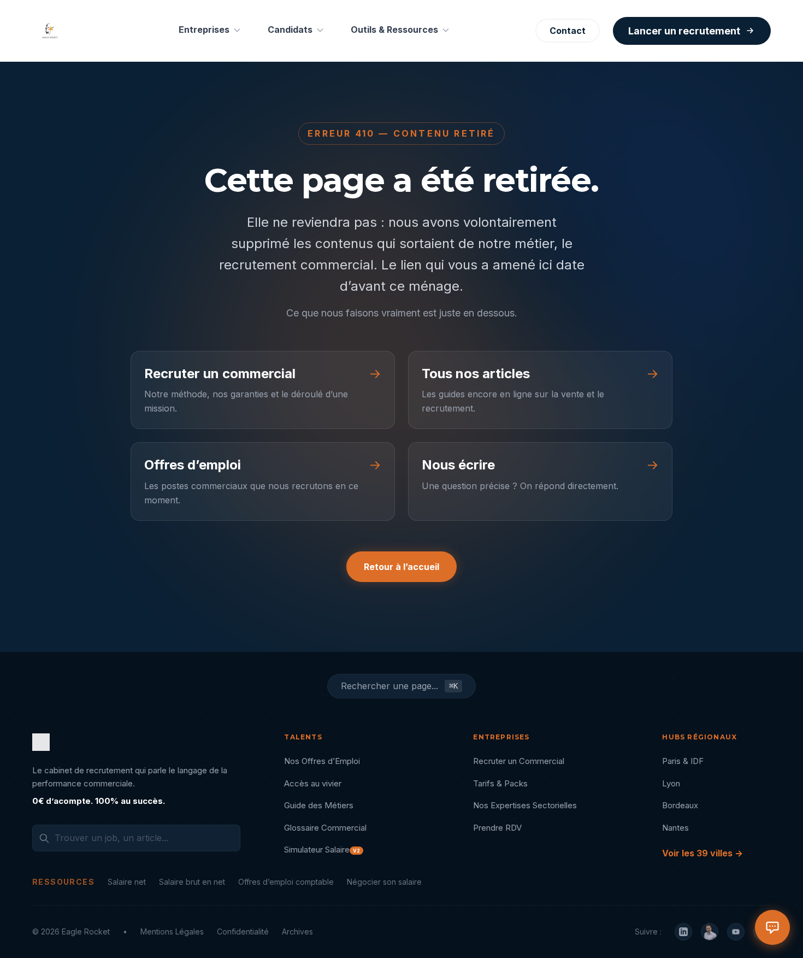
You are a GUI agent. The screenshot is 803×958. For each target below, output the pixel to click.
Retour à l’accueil (401, 566)
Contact (568, 30)
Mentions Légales (172, 931)
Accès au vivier (312, 783)
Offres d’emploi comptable (286, 881)
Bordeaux (680, 805)
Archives (297, 931)
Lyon (671, 783)
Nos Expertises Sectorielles (525, 805)
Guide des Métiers (318, 805)
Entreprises (204, 29)
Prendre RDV (497, 827)
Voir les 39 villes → (702, 853)
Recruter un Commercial (518, 761)
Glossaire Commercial (325, 827)
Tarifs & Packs (500, 783)
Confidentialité (243, 931)
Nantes (675, 827)
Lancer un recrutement (684, 31)
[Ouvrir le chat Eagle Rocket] (772, 927)
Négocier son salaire (384, 881)
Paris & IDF (683, 761)
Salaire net (127, 881)
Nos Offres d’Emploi (322, 761)
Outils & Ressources (394, 29)
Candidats (290, 29)
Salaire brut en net (192, 881)
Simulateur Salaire (322, 849)
